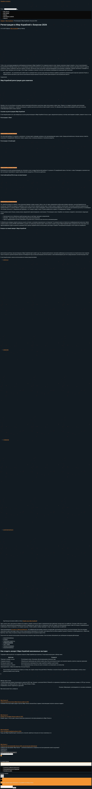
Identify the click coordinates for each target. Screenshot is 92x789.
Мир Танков (6, 11)
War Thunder (6, 13)
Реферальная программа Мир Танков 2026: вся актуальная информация (19, 746)
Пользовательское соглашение (11, 769)
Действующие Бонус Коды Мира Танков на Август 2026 (15, 702)
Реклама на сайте (7, 770)
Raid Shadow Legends (8, 16)
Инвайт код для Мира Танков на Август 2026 (12, 716)
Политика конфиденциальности (11, 767)
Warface (5, 15)
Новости (5, 18)
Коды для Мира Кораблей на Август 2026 (11, 731)
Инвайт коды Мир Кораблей (30, 621)
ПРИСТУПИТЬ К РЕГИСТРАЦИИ (9, 133)
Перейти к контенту (5, 1)
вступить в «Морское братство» (19, 629)
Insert (14, 787)
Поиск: (2, 9)
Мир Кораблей (14, 28)
